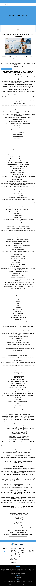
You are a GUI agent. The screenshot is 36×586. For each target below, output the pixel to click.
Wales (18, 579)
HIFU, (19, 373)
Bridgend (18, 581)
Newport (8, 581)
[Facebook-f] (4, 551)
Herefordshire (27, 570)
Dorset (8, 570)
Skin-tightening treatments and (19, 374)
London (26, 569)
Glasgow (19, 577)
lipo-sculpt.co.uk (18, 584)
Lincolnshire (22, 569)
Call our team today (13, 536)
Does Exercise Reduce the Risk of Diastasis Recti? (31, 554)
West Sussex (13, 573)
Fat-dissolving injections (19, 376)
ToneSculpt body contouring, (19, 372)
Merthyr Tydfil (30, 581)
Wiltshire (34, 569)
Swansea (11, 581)
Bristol (1, 570)
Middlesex (7, 569)
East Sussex (11, 570)
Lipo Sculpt (6, 529)
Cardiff (5, 581)
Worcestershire (23, 573)
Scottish (16, 577)
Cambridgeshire (3, 569)
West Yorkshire (18, 573)
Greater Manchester (22, 570)
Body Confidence (31, 550)
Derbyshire (4, 570)
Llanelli (24, 581)
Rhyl (26, 581)
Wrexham (15, 581)
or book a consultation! (22, 536)
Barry (21, 581)
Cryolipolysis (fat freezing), (18, 370)
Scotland (18, 575)
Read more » (31, 551)
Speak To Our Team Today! (6, 68)
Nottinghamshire (30, 569)
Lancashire (33, 570)
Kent (30, 570)
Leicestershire (14, 569)
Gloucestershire (16, 570)
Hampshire (18, 569)
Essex (10, 569)
